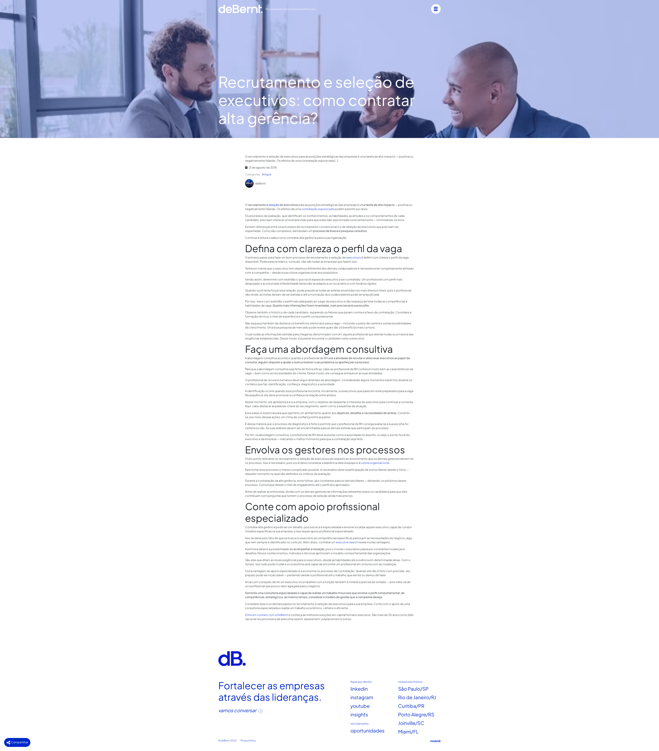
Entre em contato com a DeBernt (266, 615)
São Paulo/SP (413, 689)
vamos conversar (237, 710)
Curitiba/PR (411, 706)
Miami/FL (408, 732)
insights (359, 714)
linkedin (359, 689)
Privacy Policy (248, 740)
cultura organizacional (375, 463)
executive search (347, 542)
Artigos (266, 174)
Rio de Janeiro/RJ (417, 697)
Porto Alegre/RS (416, 714)
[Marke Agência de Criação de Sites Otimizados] (435, 741)
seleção (274, 205)
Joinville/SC (411, 723)
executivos (353, 257)
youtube (360, 706)
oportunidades (367, 731)
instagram (361, 697)
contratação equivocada (317, 209)
